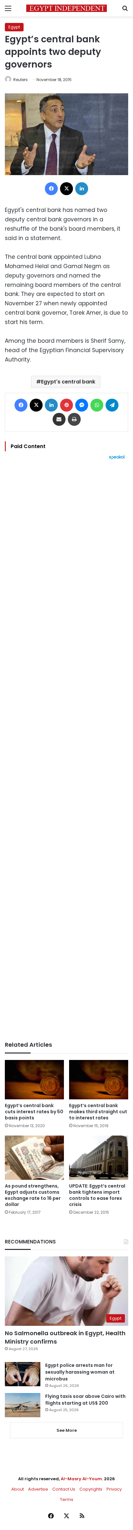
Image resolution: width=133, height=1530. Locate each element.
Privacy (114, 1489)
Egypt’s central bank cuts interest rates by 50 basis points (34, 1111)
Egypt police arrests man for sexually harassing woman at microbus (80, 1372)
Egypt (14, 27)
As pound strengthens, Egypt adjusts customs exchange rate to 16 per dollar (33, 1195)
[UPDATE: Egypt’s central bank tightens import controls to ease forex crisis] (98, 1158)
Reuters (20, 79)
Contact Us (63, 1489)
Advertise (38, 1489)
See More (66, 1430)
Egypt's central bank (68, 381)
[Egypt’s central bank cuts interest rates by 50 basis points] (34, 1079)
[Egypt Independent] (66, 8)
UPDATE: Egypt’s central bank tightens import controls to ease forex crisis (97, 1195)
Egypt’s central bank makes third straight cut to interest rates (98, 1111)
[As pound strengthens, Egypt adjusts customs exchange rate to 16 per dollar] (34, 1158)
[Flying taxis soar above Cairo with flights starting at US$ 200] (22, 1405)
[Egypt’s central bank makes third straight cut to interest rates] (98, 1079)
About (17, 1489)
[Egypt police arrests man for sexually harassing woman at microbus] (22, 1374)
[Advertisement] (66, 750)
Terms (66, 1499)
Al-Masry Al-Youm (81, 1479)
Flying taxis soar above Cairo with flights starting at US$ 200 (85, 1399)
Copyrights (90, 1489)
